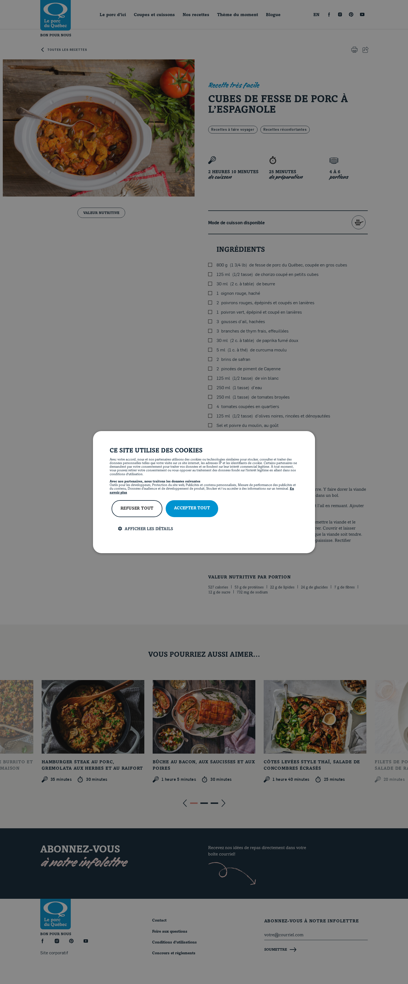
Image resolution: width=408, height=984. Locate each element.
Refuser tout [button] (136, 509)
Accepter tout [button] (192, 508)
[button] (208, 528)
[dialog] (204, 492)
